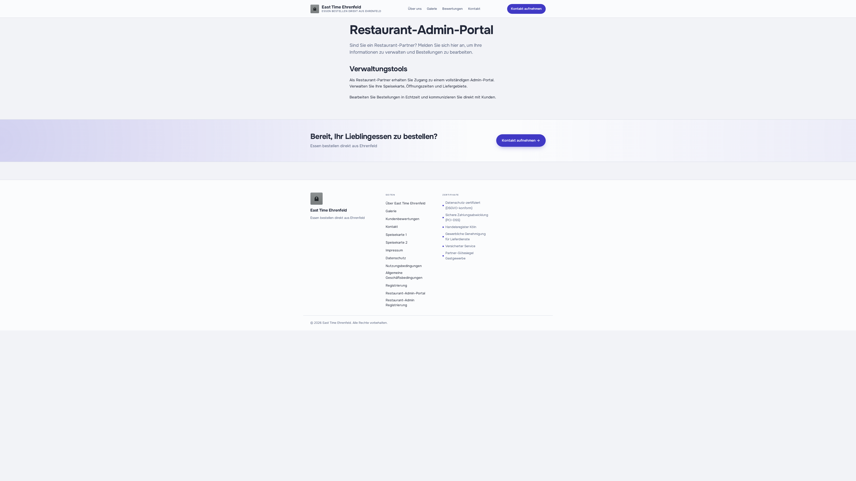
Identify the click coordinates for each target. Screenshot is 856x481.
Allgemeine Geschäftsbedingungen (404, 275)
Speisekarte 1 (396, 235)
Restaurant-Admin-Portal (405, 293)
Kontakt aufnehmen (526, 9)
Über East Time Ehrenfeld (405, 203)
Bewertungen (452, 9)
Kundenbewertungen (402, 219)
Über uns (415, 9)
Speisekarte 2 (396, 242)
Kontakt (474, 9)
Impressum (394, 250)
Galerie (432, 9)
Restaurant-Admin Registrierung (400, 302)
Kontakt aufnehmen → (521, 140)
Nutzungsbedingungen (404, 266)
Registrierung (396, 285)
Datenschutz (396, 258)
